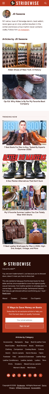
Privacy (12, 388)
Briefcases (40, 346)
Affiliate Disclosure (23, 388)
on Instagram (23, 30)
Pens (44, 360)
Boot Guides (10, 346)
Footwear (6, 357)
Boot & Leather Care (38, 342)
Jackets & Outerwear (26, 357)
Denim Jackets (18, 353)
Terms (44, 385)
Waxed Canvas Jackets (32, 364)
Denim (7, 353)
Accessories (8, 342)
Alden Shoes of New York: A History (24, 70)
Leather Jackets (27, 360)
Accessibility (36, 388)
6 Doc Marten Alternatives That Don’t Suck (24, 181)
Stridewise (21, 385)
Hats (14, 357)
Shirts (10, 364)
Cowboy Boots (30, 349)
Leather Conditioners (11, 360)
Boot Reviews (22, 346)
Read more (6, 293)
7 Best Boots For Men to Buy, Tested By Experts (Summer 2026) (24, 148)
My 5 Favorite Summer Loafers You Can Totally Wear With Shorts (24, 213)
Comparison (18, 349)
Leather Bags (41, 357)
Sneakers (18, 364)
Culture (41, 349)
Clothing (8, 349)
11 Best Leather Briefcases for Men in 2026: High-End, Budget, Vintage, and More (24, 247)
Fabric (41, 353)
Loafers (37, 360)
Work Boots (31, 368)
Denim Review (31, 353)
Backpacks (19, 342)
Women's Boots (19, 368)
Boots (31, 346)
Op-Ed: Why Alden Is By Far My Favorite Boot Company (24, 102)
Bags (27, 342)
